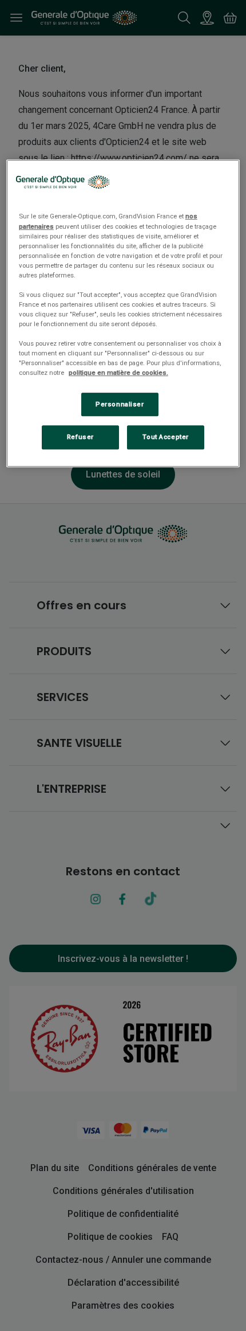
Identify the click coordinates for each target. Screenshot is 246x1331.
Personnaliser (120, 404)
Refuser (80, 437)
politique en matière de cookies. (118, 373)
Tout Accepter (165, 437)
